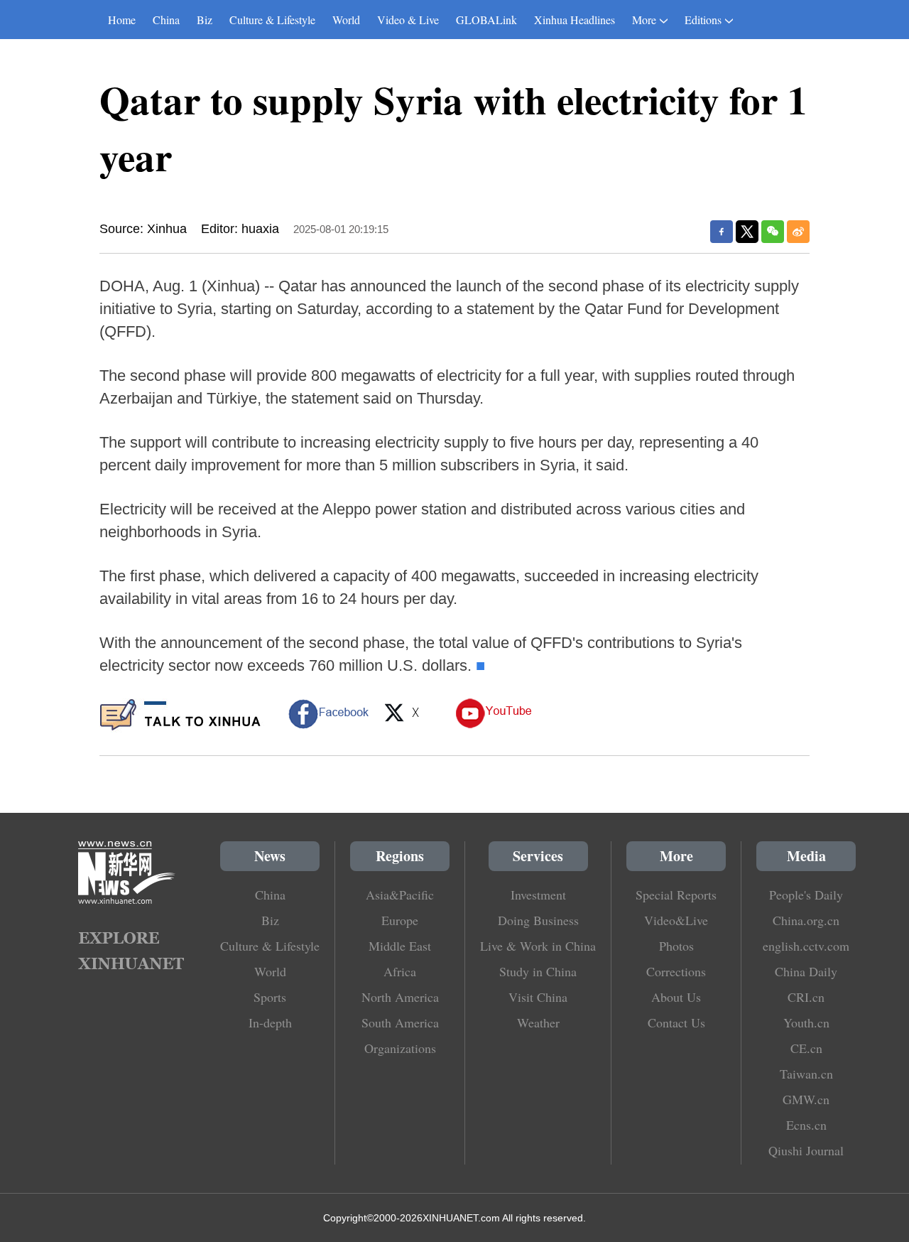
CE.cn (806, 1048)
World (346, 19)
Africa (399, 971)
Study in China (538, 971)
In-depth (270, 1022)
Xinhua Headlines (574, 19)
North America (400, 996)
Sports (270, 996)
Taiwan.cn (806, 1073)
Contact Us (676, 1022)
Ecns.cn (806, 1124)
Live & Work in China (538, 945)
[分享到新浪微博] (798, 231)
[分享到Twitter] (747, 231)
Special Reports (676, 894)
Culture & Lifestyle (272, 19)
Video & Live (408, 19)
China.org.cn (806, 920)
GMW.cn (806, 1099)
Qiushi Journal (806, 1150)
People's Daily (806, 894)
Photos (676, 945)
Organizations (400, 1048)
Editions (703, 19)
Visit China (537, 996)
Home (122, 19)
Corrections (676, 971)
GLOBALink (486, 19)
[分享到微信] (772, 231)
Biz (204, 19)
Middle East (400, 945)
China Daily (806, 971)
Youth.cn (806, 1022)
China (166, 19)
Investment (538, 894)
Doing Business (538, 920)
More (644, 19)
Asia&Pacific (400, 894)
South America (400, 1022)
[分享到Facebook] (721, 231)
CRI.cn (806, 996)
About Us (676, 996)
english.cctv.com (806, 945)
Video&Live (676, 920)
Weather (538, 1022)
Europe (399, 920)
